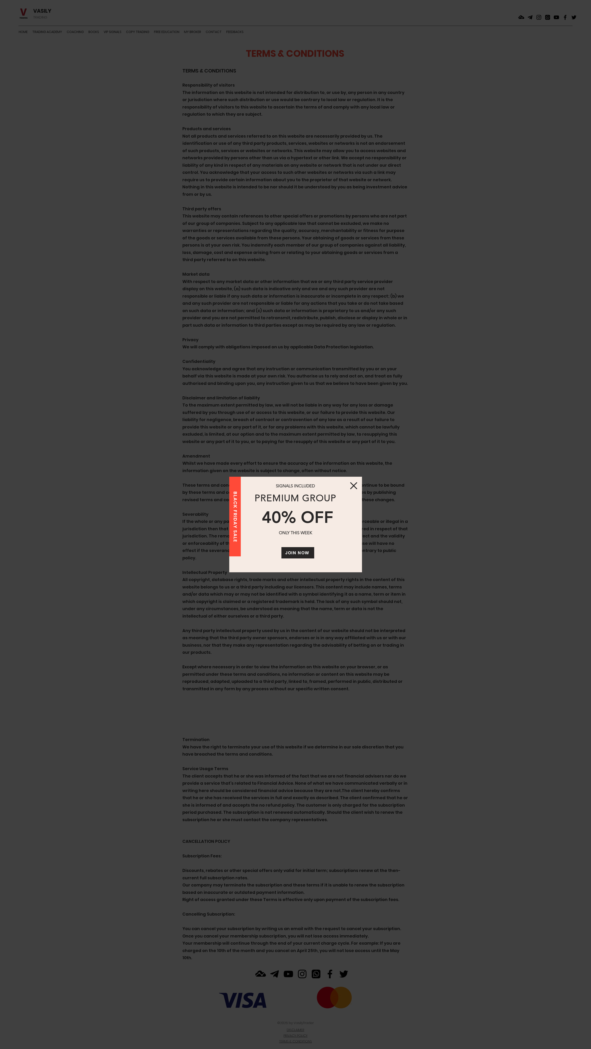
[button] (353, 485)
